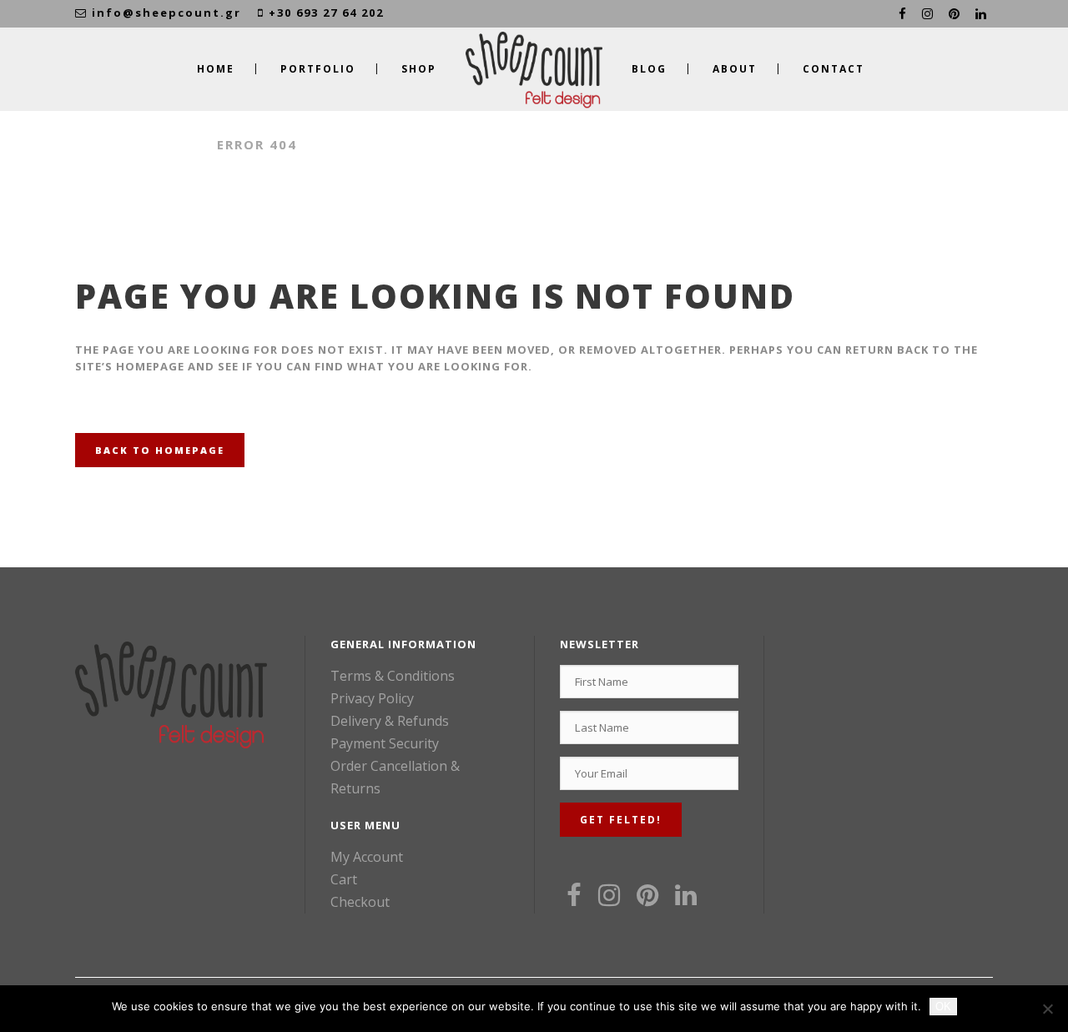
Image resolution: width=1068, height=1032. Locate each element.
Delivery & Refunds (389, 721)
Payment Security (384, 743)
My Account (366, 857)
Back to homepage (159, 450)
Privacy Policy (372, 698)
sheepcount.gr (137, 144)
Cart (343, 879)
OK (943, 1006)
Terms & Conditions (392, 676)
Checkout (360, 902)
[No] (1047, 1008)
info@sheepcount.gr (166, 12)
